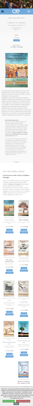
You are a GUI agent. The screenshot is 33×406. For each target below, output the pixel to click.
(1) (31, 11)
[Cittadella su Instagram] (29, 4)
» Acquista (16, 40)
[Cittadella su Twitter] (26, 4)
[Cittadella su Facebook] (23, 4)
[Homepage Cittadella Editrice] (16, 11)
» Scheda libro (24, 232)
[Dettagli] (26, 213)
